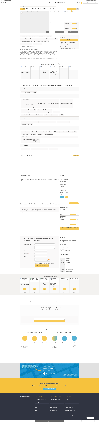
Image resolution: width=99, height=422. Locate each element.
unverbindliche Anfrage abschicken (42, 265)
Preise (23, 118)
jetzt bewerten (70, 228)
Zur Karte (62, 246)
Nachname (26, 253)
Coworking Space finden (59, 2)
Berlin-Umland (66, 188)
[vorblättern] (46, 22)
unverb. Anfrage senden (71, 8)
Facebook (55, 114)
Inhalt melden (69, 301)
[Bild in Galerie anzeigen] (57, 16)
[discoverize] (49, 377)
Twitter (62, 114)
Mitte (64, 186)
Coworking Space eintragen (39, 404)
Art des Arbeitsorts (26, 88)
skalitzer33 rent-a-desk (25, 72)
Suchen (97, 3)
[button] (34, 22)
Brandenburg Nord (72, 188)
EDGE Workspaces (35, 71)
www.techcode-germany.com (70, 48)
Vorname (25, 250)
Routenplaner (76, 155)
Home (49, 2)
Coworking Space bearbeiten (55, 399)
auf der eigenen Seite (64, 343)
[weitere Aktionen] (77, 9)
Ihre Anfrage (26, 247)
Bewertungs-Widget (53, 410)
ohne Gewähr (61, 301)
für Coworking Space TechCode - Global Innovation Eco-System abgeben (25, 345)
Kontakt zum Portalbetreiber (70, 415)
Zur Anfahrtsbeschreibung (65, 247)
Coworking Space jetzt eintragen (49, 388)
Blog (36, 407)
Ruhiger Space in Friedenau (45, 72)
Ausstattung (25, 128)
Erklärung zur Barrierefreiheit (70, 410)
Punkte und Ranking (53, 407)
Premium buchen (54, 402)
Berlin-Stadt (64, 181)
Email (25, 256)
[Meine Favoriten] (81, 3)
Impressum (67, 399)
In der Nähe (25, 145)
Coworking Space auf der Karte (66, 43)
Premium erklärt (52, 404)
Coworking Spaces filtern (39, 402)
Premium (76, 65)
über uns (36, 410)
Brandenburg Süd (63, 190)
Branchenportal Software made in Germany (42, 421)
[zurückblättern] (22, 22)
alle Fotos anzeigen (60, 31)
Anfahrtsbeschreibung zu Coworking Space (68, 42)
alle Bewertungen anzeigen (73, 31)
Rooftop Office (54, 74)
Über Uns (68, 2)
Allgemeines (25, 96)
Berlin (65, 182)
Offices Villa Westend (73, 71)
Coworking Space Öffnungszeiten (66, 44)
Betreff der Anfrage (27, 244)
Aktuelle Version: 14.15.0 (59, 421)
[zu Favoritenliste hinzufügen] (22, 13)
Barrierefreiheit (90, 417)
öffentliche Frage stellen (50, 321)
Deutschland (64, 184)
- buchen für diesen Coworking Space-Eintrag (74, 344)
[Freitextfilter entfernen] (95, 2)
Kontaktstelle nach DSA (69, 407)
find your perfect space (6, 0)
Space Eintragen (76, 2)
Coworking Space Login (89, 0)
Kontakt (67, 197)
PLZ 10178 (66, 179)
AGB (66, 402)
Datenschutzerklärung (39, 263)
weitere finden (34, 343)
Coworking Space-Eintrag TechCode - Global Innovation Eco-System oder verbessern (54, 345)
